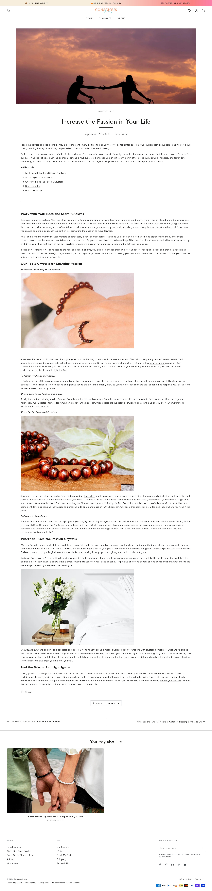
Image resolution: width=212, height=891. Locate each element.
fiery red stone (157, 363)
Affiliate (11, 859)
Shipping (61, 859)
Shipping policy (74, 883)
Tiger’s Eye (89, 496)
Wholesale (12, 863)
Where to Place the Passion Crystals (44, 181)
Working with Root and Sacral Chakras (45, 173)
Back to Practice (108, 703)
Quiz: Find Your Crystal (19, 851)
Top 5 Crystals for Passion (39, 177)
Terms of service (58, 883)
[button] (8, 11)
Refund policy (30, 883)
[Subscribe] (203, 848)
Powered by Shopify (15, 883)
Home (100, 111)
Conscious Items (20, 879)
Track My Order (65, 855)
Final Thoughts (32, 186)
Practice (109, 111)
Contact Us (63, 847)
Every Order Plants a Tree (20, 855)
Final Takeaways (33, 190)
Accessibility (63, 863)
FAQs (59, 851)
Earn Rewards (14, 847)
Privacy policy (44, 883)
